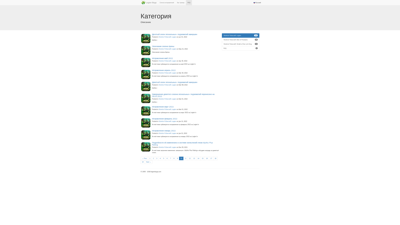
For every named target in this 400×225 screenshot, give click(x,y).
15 (202, 158)
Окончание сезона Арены (163, 46)
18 (215, 158)
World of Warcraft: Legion (167, 37)
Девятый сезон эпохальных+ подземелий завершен (174, 82)
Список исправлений (167, 3)
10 (181, 158)
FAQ (189, 3)
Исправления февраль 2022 (164, 119)
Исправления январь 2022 (164, 130)
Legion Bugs (151, 2)
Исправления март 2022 (163, 107)
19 (143, 162)
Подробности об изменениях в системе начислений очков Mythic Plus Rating (182, 143)
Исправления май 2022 (162, 58)
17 (211, 158)
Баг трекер (180, 3)
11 (185, 158)
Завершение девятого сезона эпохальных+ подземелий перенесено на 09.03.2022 (183, 95)
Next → (148, 162)
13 (194, 158)
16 (207, 158)
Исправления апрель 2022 (164, 70)
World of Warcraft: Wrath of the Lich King (240, 44)
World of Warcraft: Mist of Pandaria (240, 40)
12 (190, 158)
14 (198, 158)
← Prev (144, 158)
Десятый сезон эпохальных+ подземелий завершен (174, 34)
